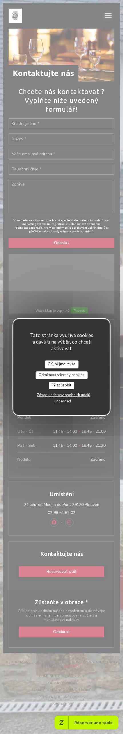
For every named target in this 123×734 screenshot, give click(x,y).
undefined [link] (62, 401)
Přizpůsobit (61, 385)
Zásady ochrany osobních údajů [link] (63, 395)
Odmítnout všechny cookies (61, 375)
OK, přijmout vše (61, 364)
